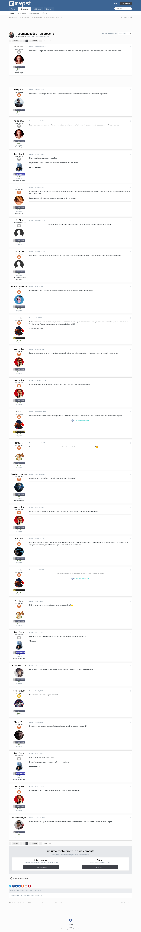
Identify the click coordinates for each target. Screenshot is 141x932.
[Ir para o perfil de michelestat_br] (19, 825)
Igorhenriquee (19, 691)
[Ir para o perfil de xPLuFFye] (19, 233)
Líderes (45, 13)
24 (130, 33)
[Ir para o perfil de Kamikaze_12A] (19, 672)
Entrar (116, 3)
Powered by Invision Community (70, 929)
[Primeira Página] (10, 41)
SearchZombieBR (19, 286)
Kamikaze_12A (19, 665)
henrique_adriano (19, 474)
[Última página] (40, 41)
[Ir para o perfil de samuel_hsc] (19, 362)
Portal (13, 9)
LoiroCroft (19, 154)
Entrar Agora (99, 867)
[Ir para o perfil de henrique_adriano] (19, 487)
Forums (11, 13)
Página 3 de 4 (47, 41)
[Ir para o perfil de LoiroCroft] (19, 167)
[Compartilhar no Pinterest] (29, 886)
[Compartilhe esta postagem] (130, 47)
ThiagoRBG (19, 89)
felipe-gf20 (19, 46)
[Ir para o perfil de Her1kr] (19, 331)
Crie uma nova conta (41, 867)
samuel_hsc (19, 349)
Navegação (24, 9)
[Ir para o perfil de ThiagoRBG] (19, 102)
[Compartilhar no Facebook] (13, 886)
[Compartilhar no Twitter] (10, 886)
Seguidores (122, 33)
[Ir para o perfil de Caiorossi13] (11, 35)
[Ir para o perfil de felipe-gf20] (19, 59)
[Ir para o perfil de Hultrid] (19, 200)
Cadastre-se (126, 3)
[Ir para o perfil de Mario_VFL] (19, 735)
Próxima (35, 40)
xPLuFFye (19, 220)
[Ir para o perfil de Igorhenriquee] (19, 703)
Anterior (15, 40)
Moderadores (22, 13)
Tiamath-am (19, 251)
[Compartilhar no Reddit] (22, 886)
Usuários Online (34, 13)
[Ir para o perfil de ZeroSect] (19, 456)
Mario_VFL (19, 722)
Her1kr (19, 318)
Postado (37, 47)
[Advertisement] (70, 25)
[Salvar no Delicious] (19, 886)
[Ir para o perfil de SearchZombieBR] (19, 299)
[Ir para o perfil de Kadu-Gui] (19, 551)
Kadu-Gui (19, 538)
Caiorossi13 (22, 36)
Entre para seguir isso (110, 33)
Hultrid (19, 187)
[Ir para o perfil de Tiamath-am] (19, 264)
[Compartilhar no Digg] (16, 886)
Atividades (37, 9)
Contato (70, 924)
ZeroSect (19, 443)
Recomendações (43, 36)
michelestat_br (19, 817)
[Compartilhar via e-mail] (26, 886)
